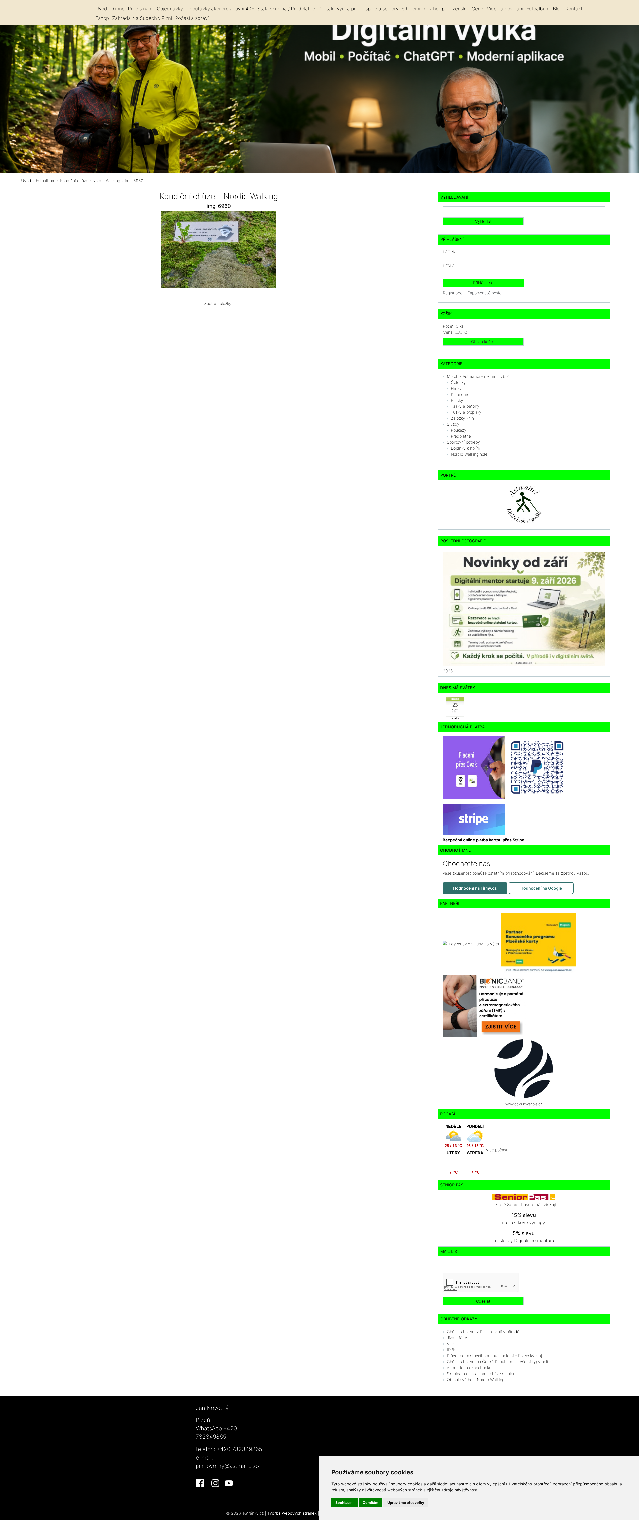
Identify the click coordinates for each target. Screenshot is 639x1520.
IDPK (451, 1349)
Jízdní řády (457, 1337)
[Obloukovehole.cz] (523, 1068)
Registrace (452, 292)
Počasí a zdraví (192, 18)
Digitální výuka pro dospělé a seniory (358, 9)
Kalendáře (460, 394)
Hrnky (456, 388)
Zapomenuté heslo (484, 292)
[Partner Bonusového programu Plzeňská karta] (538, 943)
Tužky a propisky (466, 412)
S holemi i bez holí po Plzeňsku (435, 9)
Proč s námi (141, 9)
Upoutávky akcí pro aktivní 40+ (220, 9)
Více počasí (496, 1149)
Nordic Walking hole (469, 454)
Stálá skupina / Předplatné (286, 9)
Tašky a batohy (465, 406)
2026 (448, 670)
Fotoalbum (538, 9)
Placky (457, 400)
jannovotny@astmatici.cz (228, 1465)
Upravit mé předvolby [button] (405, 1502)
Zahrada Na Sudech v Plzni (142, 18)
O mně (117, 9)
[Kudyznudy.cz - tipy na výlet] (472, 943)
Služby (453, 424)
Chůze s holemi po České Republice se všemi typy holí (497, 1361)
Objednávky (170, 9)
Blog (557, 9)
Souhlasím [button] (344, 1502)
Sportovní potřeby (463, 442)
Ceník (478, 9)
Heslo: (449, 266)
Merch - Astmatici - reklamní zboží (479, 376)
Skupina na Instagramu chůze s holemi (482, 1373)
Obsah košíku (483, 341)
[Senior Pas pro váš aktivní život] (523, 1196)
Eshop (102, 18)
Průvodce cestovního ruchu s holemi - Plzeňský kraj (494, 1355)
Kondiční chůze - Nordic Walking (90, 180)
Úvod (101, 9)
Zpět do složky (217, 303)
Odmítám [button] (370, 1502)
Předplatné (461, 436)
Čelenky (458, 382)
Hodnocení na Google (541, 888)
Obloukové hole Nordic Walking (475, 1379)
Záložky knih (462, 418)
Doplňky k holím (465, 448)
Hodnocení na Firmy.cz (475, 888)
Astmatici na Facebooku (469, 1367)
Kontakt (574, 9)
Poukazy (458, 430)
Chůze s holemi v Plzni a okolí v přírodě (483, 1331)
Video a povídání (505, 9)
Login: (449, 252)
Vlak (451, 1343)
